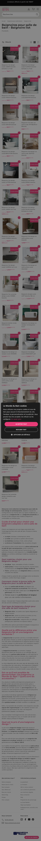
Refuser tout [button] (21, 430)
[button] (20, 434)
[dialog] (20, 420)
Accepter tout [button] (21, 424)
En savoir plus (16, 419)
